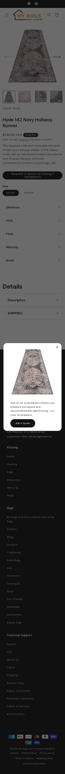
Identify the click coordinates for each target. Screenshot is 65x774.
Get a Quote (23, 423)
